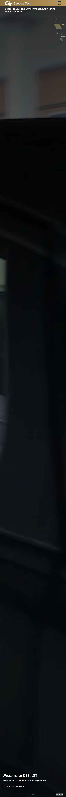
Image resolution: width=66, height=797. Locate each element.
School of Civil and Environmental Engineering (30, 8)
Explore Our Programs (14, 786)
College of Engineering (13, 11)
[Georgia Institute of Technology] (18, 2)
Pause (58, 794)
